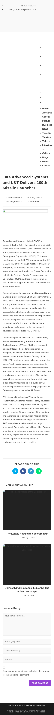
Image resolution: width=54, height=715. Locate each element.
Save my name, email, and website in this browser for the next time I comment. (26, 673)
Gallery (46, 88)
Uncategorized (13, 201)
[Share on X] (15, 471)
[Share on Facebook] (23, 471)
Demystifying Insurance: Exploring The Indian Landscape (27, 590)
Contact (46, 102)
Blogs (45, 92)
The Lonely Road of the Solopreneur (27, 533)
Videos (46, 74)
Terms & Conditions (35, 705)
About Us (47, 42)
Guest (45, 97)
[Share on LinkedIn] (31, 471)
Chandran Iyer (13, 197)
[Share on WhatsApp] (39, 471)
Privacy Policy (16, 705)
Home (45, 38)
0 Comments (33, 201)
